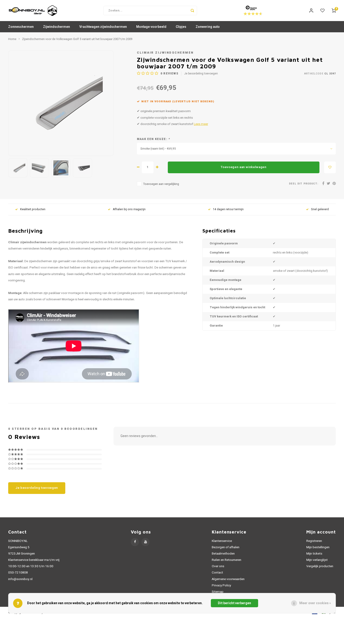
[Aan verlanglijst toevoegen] (330, 167)
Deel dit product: (303, 183)
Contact (217, 572)
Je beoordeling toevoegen (201, 74)
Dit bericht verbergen (234, 603)
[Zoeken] (192, 10)
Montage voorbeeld (151, 26)
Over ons (218, 566)
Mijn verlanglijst (317, 560)
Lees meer (201, 124)
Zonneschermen (21, 26)
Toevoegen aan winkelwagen (244, 167)
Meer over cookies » (315, 603)
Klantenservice (222, 541)
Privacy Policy (221, 585)
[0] (334, 10)
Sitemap (217, 591)
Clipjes (181, 26)
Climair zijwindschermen (165, 53)
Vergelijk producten (319, 566)
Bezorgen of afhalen (225, 547)
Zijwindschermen (56, 26)
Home (12, 39)
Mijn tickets (314, 553)
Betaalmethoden (223, 553)
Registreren (314, 541)
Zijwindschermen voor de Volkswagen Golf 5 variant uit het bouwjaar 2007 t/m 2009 (77, 39)
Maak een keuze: (153, 139)
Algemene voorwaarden (228, 579)
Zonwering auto (208, 26)
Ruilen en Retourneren (226, 560)
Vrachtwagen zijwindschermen (103, 26)
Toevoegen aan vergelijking (161, 184)
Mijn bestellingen (317, 547)
